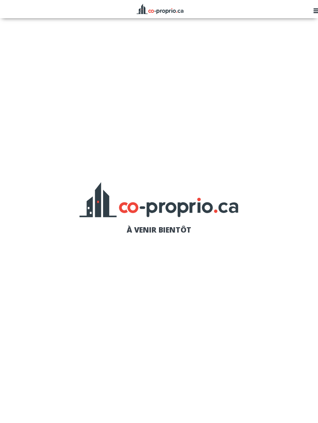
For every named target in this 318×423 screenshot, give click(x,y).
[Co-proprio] (160, 7)
